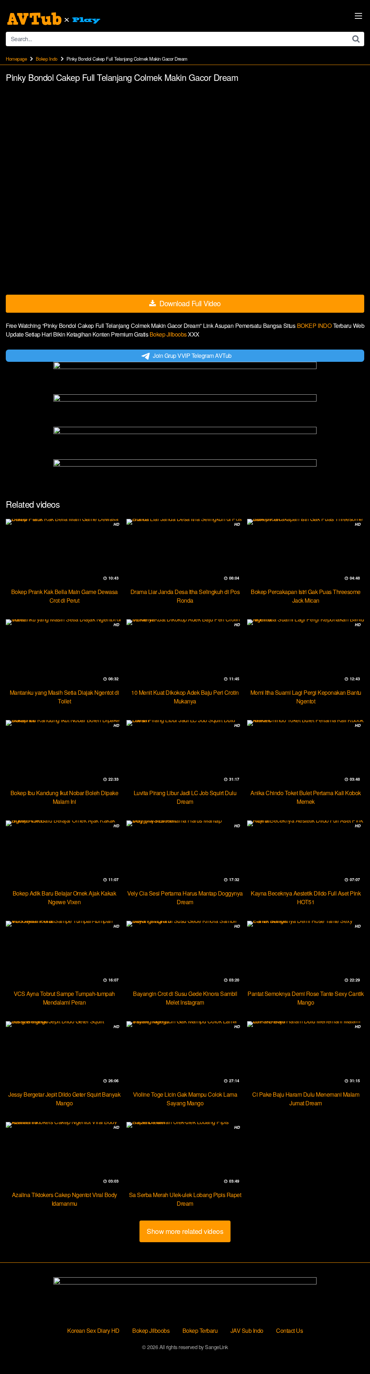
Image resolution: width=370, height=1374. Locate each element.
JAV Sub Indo (247, 1330)
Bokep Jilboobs (169, 334)
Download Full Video (189, 303)
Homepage (16, 58)
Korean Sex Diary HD (93, 1330)
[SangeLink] (54, 19)
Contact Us (289, 1330)
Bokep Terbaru (200, 1330)
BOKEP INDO (315, 325)
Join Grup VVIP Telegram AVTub (192, 355)
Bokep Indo (46, 58)
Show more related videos (185, 1231)
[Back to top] (350, 1351)
